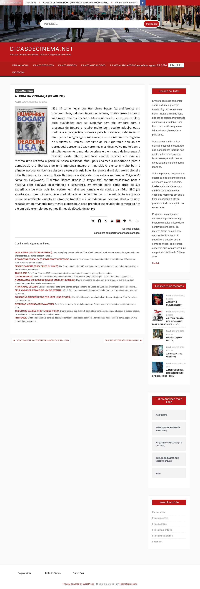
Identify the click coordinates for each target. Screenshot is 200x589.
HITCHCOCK (21, 318)
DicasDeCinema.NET (41, 49)
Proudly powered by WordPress (78, 584)
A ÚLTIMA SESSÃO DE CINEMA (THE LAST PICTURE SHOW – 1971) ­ (168, 321)
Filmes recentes (43, 65)
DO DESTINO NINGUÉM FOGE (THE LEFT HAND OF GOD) (42, 297)
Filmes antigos (67, 65)
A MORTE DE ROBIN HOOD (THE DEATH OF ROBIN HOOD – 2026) (65, 2)
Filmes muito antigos (123, 65)
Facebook (18, 72)
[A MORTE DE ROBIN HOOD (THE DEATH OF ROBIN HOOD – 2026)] (157, 367)
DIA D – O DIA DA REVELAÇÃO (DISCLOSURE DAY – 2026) (134, 2)
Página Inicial (20, 65)
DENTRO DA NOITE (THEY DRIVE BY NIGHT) (36, 266)
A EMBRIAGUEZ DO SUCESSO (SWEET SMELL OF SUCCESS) (45, 280)
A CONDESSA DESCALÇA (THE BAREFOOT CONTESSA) (42, 259)
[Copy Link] (131, 221)
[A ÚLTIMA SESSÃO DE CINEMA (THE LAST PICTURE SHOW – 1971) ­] (157, 315)
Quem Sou (78, 573)
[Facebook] (99, 221)
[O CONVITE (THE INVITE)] (157, 334)
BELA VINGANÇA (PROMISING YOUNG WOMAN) (38, 290)
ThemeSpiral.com (128, 584)
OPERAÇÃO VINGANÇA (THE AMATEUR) (34, 304)
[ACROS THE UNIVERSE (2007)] (157, 299)
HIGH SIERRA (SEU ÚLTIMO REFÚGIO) (33, 252)
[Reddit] (112, 221)
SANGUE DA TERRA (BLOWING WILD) (121, 340)
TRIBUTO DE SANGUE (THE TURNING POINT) (37, 311)
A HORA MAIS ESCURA (26, 287)
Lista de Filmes (53, 573)
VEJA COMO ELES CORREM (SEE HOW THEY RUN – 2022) (43, 340)
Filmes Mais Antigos (24, 91)
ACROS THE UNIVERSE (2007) (174, 304)
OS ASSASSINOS (23, 276)
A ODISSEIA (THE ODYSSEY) (174, 355)
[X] (93, 221)
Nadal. (156, 263)
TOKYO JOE (21, 273)
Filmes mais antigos (93, 65)
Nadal (18, 102)
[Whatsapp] (106, 221)
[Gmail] (118, 221)
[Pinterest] (124, 221)
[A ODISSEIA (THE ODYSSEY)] (157, 350)
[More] (137, 221)
